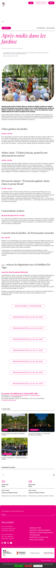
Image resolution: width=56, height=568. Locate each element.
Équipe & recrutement (40, 530)
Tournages (34, 535)
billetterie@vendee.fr (9, 400)
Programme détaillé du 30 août (28, 384)
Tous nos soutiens (46, 560)
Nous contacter (7, 522)
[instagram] (2, 543)
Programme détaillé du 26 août (28, 339)
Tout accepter (19, 566)
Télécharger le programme (28, 306)
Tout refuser (28, 566)
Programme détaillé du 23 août (28, 317)
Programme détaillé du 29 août (28, 372)
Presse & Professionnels (41, 532)
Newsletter (35, 528)
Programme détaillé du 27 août (28, 350)
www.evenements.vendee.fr (19, 395)
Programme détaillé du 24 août (28, 328)
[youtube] (11, 543)
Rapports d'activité (38, 537)
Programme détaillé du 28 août (28, 361)
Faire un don (41, 3)
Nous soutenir (36, 540)
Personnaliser (38, 566)
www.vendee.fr (35, 395)
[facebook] (5, 543)
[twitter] (8, 543)
